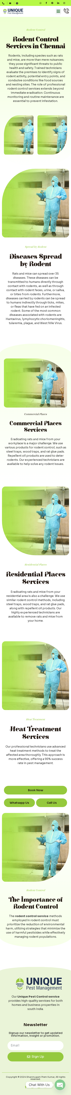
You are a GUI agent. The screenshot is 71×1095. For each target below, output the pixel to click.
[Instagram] (64, 3)
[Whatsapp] (40, 3)
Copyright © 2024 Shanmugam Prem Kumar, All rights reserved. (35, 1078)
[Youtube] (45, 1087)
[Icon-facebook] (46, 3)
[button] (58, 11)
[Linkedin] (39, 1087)
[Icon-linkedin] (58, 3)
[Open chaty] (60, 1084)
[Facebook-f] (26, 1087)
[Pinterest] (52, 3)
